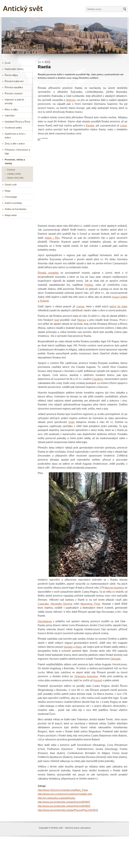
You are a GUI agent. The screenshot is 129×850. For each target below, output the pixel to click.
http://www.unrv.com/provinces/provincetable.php (65, 794)
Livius (123, 125)
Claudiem (97, 379)
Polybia (88, 285)
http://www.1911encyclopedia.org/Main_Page (63, 790)
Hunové (97, 680)
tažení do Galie (118, 306)
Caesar (80, 306)
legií (56, 320)
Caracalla (43, 603)
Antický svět (13, 2)
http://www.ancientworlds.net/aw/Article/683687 (64, 802)
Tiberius (81, 320)
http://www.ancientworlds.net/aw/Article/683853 (64, 806)
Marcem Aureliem (114, 587)
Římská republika (48, 272)
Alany (78, 647)
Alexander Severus (61, 603)
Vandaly (68, 647)
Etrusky (90, 125)
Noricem (71, 100)
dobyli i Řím (52, 238)
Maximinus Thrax (90, 603)
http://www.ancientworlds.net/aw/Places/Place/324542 (68, 810)
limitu (72, 422)
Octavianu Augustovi (86, 676)
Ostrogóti (115, 658)
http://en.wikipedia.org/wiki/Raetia (56, 798)
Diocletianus (45, 621)
